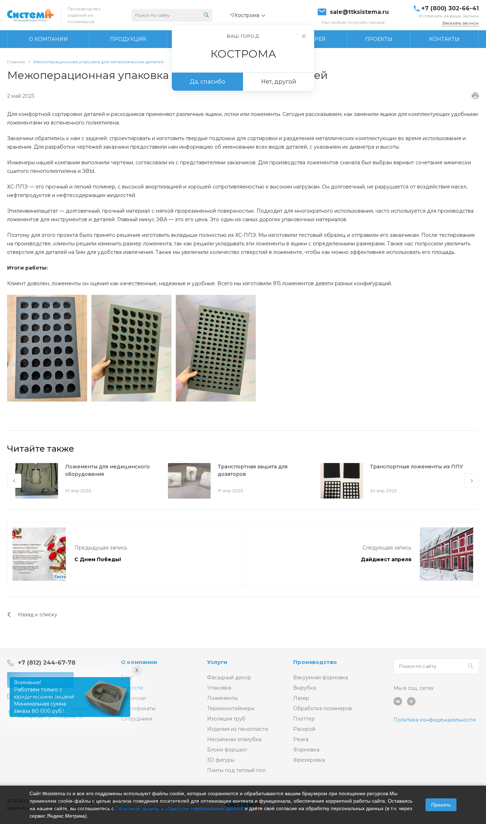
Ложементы (222, 698)
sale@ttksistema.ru (359, 12)
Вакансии (133, 698)
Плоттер (304, 719)
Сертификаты (138, 708)
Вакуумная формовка (320, 677)
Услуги (217, 662)
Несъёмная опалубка (234, 739)
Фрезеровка (309, 760)
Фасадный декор (229, 677)
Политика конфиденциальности (434, 720)
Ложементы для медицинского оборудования (107, 470)
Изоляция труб (226, 719)
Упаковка (219, 688)
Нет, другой (278, 81)
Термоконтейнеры (230, 708)
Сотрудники (136, 719)
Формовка (306, 749)
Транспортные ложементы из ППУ (416, 466)
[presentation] (14, 481)
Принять (441, 805)
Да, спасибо (207, 81)
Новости (132, 688)
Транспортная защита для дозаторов (252, 470)
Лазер (301, 698)
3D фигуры (220, 760)
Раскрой (304, 729)
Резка (300, 739)
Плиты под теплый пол (236, 770)
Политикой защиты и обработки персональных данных (179, 808)
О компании (139, 662)
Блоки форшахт (227, 749)
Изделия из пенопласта (237, 729)
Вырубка (304, 688)
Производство (315, 662)
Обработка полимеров (322, 708)
